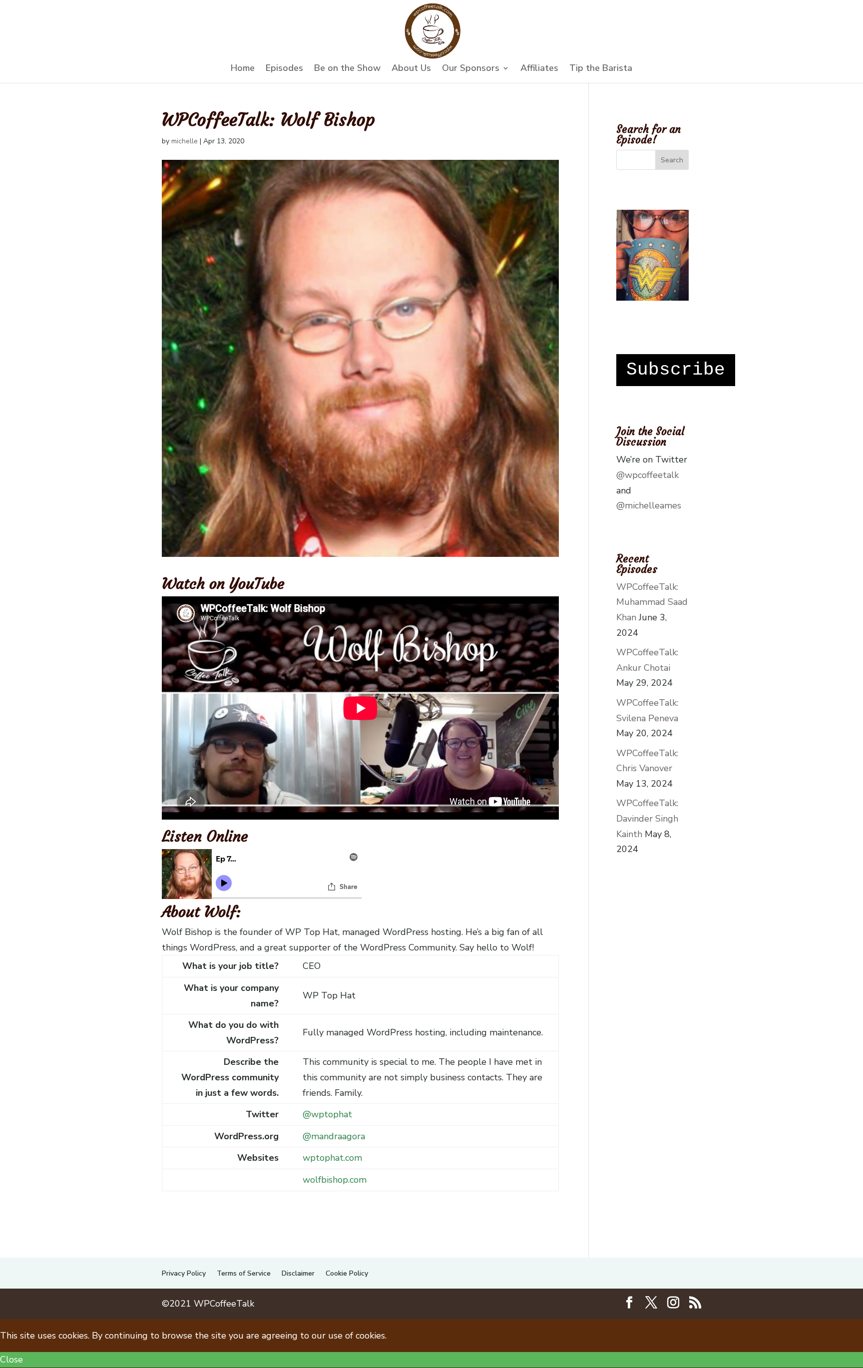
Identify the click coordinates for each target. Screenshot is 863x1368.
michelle (184, 141)
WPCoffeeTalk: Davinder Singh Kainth (647, 818)
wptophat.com (332, 1158)
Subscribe (675, 370)
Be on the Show (347, 69)
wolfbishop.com (335, 1180)
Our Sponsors (470, 69)
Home (243, 69)
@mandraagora (334, 1136)
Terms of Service (244, 1273)
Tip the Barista (600, 69)
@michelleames (648, 505)
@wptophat (327, 1114)
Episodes (284, 69)
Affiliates (539, 69)
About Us (411, 69)
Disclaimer (298, 1273)
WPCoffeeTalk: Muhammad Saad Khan (652, 602)
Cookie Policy (347, 1273)
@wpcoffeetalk (647, 475)
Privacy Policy (184, 1273)
